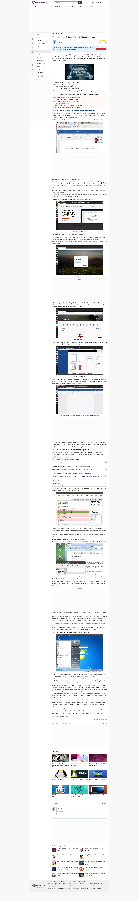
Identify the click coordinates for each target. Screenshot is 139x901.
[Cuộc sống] (32, 69)
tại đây (74, 534)
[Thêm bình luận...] (82, 812)
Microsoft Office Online (57, 113)
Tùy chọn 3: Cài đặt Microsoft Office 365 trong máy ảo (66, 107)
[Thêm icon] (58, 808)
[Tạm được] (102, 40)
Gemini (63, 6)
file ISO (100, 530)
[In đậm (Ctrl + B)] (61, 808)
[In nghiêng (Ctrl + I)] (64, 808)
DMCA (85, 881)
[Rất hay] (106, 40)
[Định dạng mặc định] (67, 808)
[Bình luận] (100, 43)
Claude (52, 6)
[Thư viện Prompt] (32, 39)
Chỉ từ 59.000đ (101, 49)
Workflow (80, 6)
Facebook (82, 881)
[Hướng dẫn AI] (32, 43)
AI (39, 6)
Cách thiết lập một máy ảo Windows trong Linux (93, 700)
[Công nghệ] (32, 52)
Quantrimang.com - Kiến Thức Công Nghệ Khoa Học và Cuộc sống (40, 3)
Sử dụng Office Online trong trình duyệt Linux (66, 99)
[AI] (32, 35)
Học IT (93, 6)
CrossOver (96, 616)
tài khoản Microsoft (101, 119)
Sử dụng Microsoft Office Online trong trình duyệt (77, 110)
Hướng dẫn (63, 881)
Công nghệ (87, 6)
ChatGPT (57, 6)
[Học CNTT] (32, 56)
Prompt (68, 6)
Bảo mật (59, 881)
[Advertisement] (69, 21)
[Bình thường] (103, 40)
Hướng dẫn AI (45, 6)
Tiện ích (98, 6)
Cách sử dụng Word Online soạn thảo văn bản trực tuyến (68, 447)
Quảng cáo (77, 881)
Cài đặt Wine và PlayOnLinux (62, 103)
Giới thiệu (50, 881)
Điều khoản (54, 881)
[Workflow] (32, 48)
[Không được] (100, 40)
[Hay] (104, 40)
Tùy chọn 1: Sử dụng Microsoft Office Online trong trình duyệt (68, 97)
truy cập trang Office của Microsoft (84, 199)
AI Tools (74, 6)
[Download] (32, 61)
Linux (62, 33)
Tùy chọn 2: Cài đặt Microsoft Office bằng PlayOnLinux (67, 101)
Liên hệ (72, 881)
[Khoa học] (32, 74)
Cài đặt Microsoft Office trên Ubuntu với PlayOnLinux (68, 105)
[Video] (32, 65)
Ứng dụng (69, 881)
